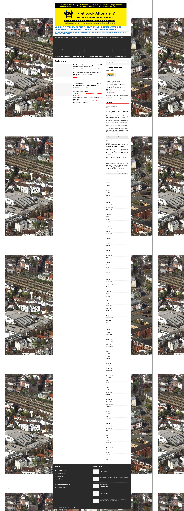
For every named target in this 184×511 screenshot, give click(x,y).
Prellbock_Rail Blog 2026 (96, 56)
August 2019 (108, 377)
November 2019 (109, 370)
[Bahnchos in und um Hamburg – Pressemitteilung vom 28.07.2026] (96, 480)
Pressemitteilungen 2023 (62, 47)
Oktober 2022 (109, 286)
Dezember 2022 (109, 281)
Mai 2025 (108, 221)
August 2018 (108, 406)
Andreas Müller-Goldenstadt (91, 68)
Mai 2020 (108, 356)
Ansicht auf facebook (123, 136)
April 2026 (108, 195)
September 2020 (109, 346)
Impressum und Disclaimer (62, 53)
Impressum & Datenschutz (60, 487)
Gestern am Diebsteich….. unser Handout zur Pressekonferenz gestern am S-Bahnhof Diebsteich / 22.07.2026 (113, 499)
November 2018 (109, 399)
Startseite (66, 41)
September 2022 (109, 289)
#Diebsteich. (108, 154)
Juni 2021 (108, 325)
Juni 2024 (108, 241)
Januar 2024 (108, 250)
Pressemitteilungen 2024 (116, 37)
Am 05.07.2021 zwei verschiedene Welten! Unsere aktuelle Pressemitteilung (88, 85)
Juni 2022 (108, 296)
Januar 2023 (108, 279)
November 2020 (109, 341)
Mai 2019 (108, 385)
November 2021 (109, 313)
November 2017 (109, 428)
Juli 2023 (107, 265)
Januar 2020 (108, 365)
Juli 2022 (107, 293)
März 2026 (108, 197)
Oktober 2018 (109, 401)
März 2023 (108, 274)
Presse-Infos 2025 (102, 37)
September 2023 (109, 260)
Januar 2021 (108, 337)
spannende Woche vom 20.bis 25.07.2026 (109, 492)
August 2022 (108, 291)
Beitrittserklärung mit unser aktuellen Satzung (69, 50)
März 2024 (108, 248)
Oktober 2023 (109, 257)
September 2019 (109, 375)
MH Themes (75, 507)
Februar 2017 (109, 442)
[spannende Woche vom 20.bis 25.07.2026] (96, 494)
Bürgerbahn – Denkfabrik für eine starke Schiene (68, 44)
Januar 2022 (108, 308)
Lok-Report (109, 56)
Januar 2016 (108, 457)
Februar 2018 (109, 421)
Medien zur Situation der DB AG (90, 53)
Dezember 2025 (109, 204)
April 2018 (108, 416)
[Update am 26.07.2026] (96, 487)
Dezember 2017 (109, 426)
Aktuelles (57, 41)
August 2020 (108, 349)
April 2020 (108, 358)
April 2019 (108, 387)
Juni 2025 (108, 219)
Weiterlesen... (81, 79)
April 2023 (108, 272)
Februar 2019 (109, 392)
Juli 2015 (107, 459)
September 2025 (109, 212)
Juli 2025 (107, 217)
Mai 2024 (108, 243)
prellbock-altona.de (65, 481)
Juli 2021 (107, 322)
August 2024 (108, 238)
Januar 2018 (108, 423)
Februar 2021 (109, 334)
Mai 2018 (108, 414)
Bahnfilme (75, 53)
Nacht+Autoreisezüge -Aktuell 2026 (113, 53)
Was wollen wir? (77, 37)
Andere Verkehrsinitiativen (79, 47)
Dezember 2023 (109, 253)
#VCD (124, 149)
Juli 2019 (107, 380)
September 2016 (109, 447)
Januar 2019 (108, 394)
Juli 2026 (107, 188)
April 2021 (108, 329)
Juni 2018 (108, 411)
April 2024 (108, 245)
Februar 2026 (109, 200)
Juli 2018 (107, 409)
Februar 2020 (109, 363)
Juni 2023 (108, 267)
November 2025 (109, 207)
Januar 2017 (108, 445)
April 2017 (108, 438)
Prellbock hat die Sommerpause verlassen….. (110, 470)
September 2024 (109, 236)
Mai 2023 (108, 269)
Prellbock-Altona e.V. (111, 47)
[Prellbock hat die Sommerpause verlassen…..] (96, 473)
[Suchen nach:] (117, 62)
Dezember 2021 (109, 310)
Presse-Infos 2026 (89, 37)
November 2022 (109, 284)
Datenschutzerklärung (121, 50)
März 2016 (108, 454)
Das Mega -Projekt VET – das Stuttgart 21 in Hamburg (100, 44)
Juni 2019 (108, 382)
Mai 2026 (108, 192)
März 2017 (108, 440)
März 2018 (108, 418)
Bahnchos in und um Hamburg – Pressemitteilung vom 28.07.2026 (114, 477)
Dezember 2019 (109, 368)
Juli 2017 (107, 435)
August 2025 (108, 214)
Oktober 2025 (109, 209)
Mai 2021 (108, 327)
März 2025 (108, 226)
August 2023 (108, 262)
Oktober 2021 (109, 315)
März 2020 (108, 361)
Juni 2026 (108, 190)
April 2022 (108, 301)
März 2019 (108, 389)
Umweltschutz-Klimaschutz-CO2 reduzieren (98, 50)
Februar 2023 (109, 277)
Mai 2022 (108, 298)
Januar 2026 (108, 202)
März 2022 (108, 303)
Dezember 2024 (109, 233)
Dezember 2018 (109, 397)
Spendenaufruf (76, 41)
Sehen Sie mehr (123, 122)
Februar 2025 (109, 229)
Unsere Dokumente (96, 47)
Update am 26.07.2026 (104, 484)
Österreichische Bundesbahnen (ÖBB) (115, 119)
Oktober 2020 (109, 344)
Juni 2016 (108, 452)
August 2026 (108, 185)
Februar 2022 (109, 305)
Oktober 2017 (109, 430)
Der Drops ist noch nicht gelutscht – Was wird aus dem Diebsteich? (88, 66)
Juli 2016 (107, 450)
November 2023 (109, 255)
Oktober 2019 (109, 373)
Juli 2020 (107, 351)
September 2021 (109, 317)
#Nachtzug (108, 122)
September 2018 (109, 404)
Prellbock (83, 87)
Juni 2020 (108, 353)
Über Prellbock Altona (61, 37)
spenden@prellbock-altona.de (121, 99)
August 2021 (108, 320)
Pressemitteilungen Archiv (91, 41)
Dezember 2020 (109, 339)
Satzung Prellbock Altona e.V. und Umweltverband (69, 56)
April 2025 (108, 224)
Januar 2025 (108, 231)
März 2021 (108, 332)
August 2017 (108, 433)
